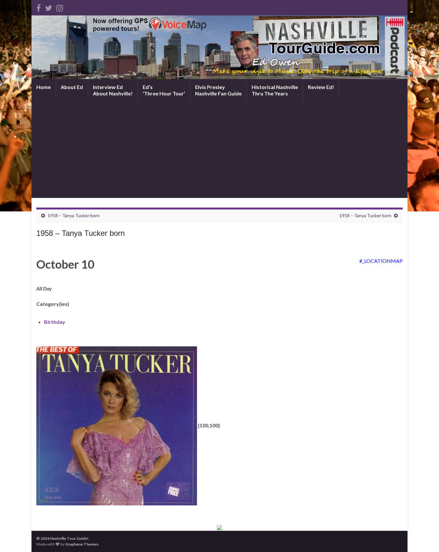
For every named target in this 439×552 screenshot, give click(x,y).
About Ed (72, 87)
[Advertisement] (219, 150)
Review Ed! (321, 87)
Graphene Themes (81, 544)
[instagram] (59, 7)
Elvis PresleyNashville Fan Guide (218, 90)
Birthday (54, 322)
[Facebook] (38, 7)
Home (43, 87)
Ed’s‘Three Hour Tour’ (164, 90)
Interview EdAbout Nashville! (113, 90)
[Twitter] (48, 7)
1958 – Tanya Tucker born (74, 215)
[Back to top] (425, 538)
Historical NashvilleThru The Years (275, 90)
